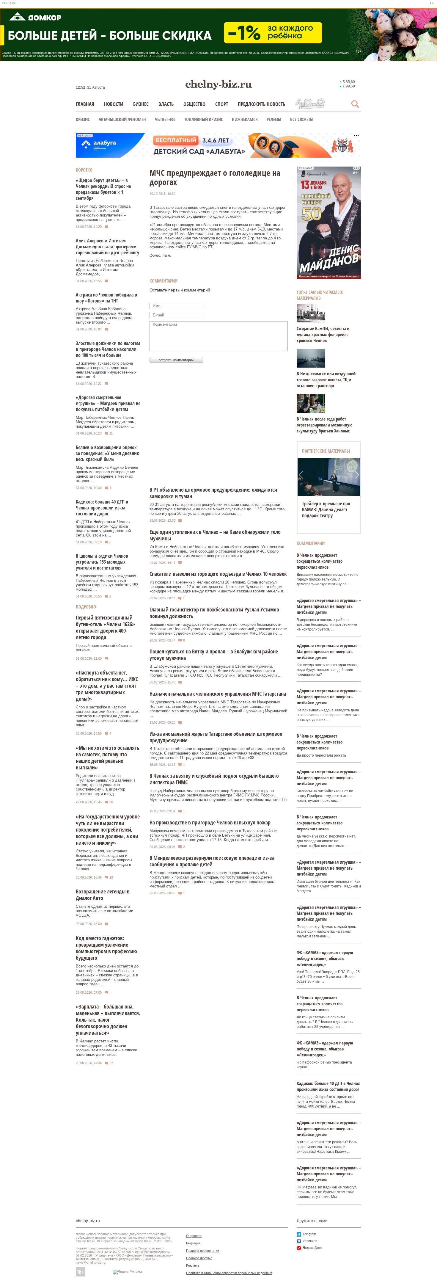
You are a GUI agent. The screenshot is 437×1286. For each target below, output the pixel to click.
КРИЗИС (83, 119)
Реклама (192, 1265)
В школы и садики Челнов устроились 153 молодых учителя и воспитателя (102, 562)
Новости (113, 104)
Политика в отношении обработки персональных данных (229, 1273)
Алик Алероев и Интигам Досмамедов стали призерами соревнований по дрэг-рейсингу (107, 246)
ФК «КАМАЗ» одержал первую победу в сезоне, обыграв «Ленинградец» (325, 958)
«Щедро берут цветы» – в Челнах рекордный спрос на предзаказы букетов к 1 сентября (103, 189)
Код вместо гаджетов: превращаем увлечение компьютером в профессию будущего (106, 947)
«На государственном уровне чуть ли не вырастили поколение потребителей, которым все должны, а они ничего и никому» (108, 829)
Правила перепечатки (202, 1250)
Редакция (193, 1243)
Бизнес (141, 104)
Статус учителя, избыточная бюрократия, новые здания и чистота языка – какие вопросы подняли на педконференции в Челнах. (104, 860)
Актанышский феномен (122, 119)
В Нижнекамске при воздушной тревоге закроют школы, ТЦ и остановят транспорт (326, 379)
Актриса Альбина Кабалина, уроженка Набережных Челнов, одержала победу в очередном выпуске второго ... (104, 315)
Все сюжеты (301, 119)
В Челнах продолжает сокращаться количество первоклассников (319, 561)
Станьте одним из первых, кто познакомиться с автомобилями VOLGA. (104, 911)
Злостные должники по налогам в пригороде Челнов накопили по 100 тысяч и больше (108, 349)
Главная (85, 104)
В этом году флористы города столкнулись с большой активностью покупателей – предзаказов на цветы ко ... (103, 213)
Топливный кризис (203, 119)
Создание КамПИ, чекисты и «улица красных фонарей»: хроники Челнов (323, 334)
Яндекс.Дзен (312, 1247)
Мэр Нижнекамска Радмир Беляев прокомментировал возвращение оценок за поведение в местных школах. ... (107, 474)
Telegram (309, 1234)
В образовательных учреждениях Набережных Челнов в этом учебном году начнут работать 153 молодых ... (107, 583)
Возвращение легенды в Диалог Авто (103, 894)
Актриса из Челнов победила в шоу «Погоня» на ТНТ (106, 297)
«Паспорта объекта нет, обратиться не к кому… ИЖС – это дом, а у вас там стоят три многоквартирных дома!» (107, 685)
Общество (194, 104)
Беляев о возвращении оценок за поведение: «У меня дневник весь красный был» (107, 453)
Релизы (274, 119)
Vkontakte (310, 1241)
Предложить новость (261, 104)
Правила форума (199, 1258)
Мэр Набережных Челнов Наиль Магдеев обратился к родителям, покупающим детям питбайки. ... (106, 422)
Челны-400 (165, 119)
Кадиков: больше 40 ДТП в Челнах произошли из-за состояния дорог (102, 507)
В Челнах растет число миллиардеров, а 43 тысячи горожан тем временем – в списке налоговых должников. (106, 1048)
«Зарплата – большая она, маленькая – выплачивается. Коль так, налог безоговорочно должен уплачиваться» (108, 1019)
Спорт (221, 104)
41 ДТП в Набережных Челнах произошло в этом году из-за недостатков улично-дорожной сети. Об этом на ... (103, 528)
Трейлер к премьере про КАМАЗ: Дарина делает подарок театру (326, 509)
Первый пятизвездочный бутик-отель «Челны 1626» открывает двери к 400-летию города (105, 627)
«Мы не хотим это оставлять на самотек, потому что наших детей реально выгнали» (107, 757)
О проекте (194, 1236)
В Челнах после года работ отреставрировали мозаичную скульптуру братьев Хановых (325, 425)
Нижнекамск (245, 119)
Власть (166, 104)
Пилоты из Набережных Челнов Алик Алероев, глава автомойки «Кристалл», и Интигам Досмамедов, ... (105, 267)
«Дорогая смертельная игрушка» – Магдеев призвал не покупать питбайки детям (108, 403)
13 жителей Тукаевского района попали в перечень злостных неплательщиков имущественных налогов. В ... (106, 370)
